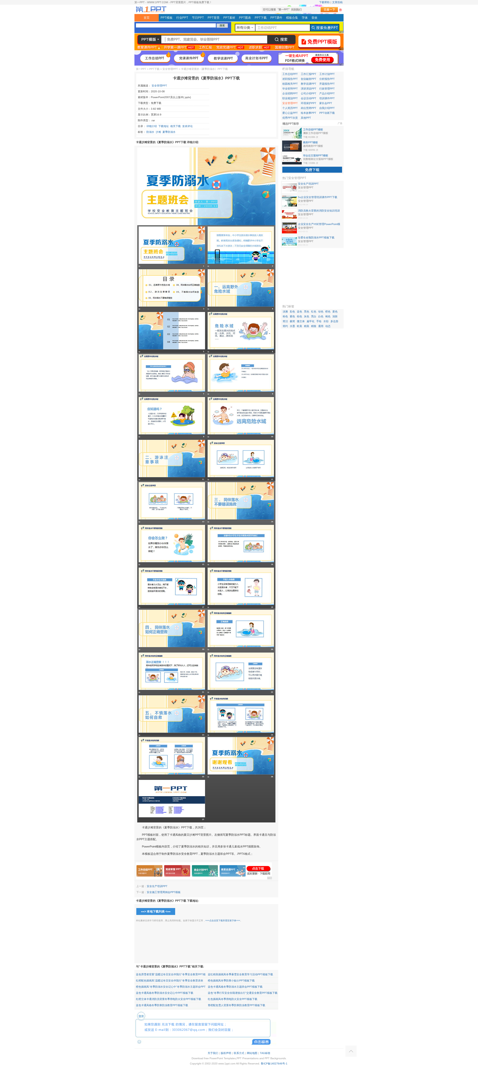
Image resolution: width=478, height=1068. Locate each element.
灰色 (306, 316)
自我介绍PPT (327, 108)
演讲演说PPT (308, 88)
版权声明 (226, 1053)
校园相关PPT (290, 83)
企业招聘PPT (290, 93)
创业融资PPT (308, 78)
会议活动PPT (308, 98)
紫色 (292, 316)
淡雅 (285, 311)
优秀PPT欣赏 (290, 117)
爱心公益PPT (290, 112)
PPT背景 (214, 17)
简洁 (285, 321)
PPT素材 (229, 17)
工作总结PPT (290, 74)
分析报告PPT (327, 78)
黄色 (335, 311)
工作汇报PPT (308, 74)
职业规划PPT (290, 98)
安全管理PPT (170, 68)
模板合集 (292, 17)
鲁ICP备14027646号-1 (274, 1063)
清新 (335, 316)
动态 (327, 326)
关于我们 (213, 1053)
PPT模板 (167, 17)
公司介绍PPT (308, 93)
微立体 (301, 321)
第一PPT (141, 68)
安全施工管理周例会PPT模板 (164, 892)
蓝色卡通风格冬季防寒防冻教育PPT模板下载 (162, 1005)
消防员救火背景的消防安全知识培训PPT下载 (319, 210)
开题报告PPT (327, 83)
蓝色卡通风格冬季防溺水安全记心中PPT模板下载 (164, 992)
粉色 (285, 316)
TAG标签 (265, 1053)
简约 (285, 326)
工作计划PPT (327, 74)
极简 (292, 321)
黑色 (306, 311)
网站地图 (252, 1053)
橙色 (327, 311)
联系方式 (239, 1053)
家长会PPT (325, 103)
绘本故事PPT (308, 112)
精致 (313, 326)
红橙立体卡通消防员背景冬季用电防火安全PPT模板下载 (168, 999)
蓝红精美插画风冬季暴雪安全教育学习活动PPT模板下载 (240, 974)
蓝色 (299, 311)
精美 (306, 326)
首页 (147, 17)
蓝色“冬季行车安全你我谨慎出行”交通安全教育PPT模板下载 (242, 992)
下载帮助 (324, 2)
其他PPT (306, 117)
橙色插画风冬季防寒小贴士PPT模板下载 (231, 980)
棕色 (299, 316)
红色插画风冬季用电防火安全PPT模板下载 (232, 999)
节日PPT (198, 17)
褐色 (327, 316)
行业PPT (182, 17)
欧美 (299, 326)
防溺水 (150, 131)
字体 (305, 17)
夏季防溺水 (169, 131)
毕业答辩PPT (290, 88)
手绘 (319, 321)
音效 (314, 17)
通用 (320, 326)
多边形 (334, 321)
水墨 (292, 326)
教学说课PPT (308, 83)
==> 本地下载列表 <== (155, 911)
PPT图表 (245, 17)
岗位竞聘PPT (308, 108)
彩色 (292, 311)
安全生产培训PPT (157, 886)
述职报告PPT (290, 78)
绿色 (320, 311)
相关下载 (175, 126)
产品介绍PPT (327, 93)
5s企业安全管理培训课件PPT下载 (317, 197)
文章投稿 (337, 2)
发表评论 (187, 126)
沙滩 (158, 131)
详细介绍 (151, 126)
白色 (320, 316)
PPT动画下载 (327, 112)
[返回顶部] (351, 1051)
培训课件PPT (327, 98)
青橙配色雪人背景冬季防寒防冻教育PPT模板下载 (236, 1005)
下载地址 (163, 126)
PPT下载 (261, 17)
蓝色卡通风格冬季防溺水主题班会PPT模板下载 (235, 986)
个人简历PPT (290, 108)
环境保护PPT (308, 103)
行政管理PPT (327, 88)
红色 (313, 311)
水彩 (326, 321)
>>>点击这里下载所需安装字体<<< (222, 920)
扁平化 (310, 321)
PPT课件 (276, 17)
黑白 (313, 316)
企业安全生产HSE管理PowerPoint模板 (319, 224)
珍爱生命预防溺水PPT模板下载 (316, 237)
